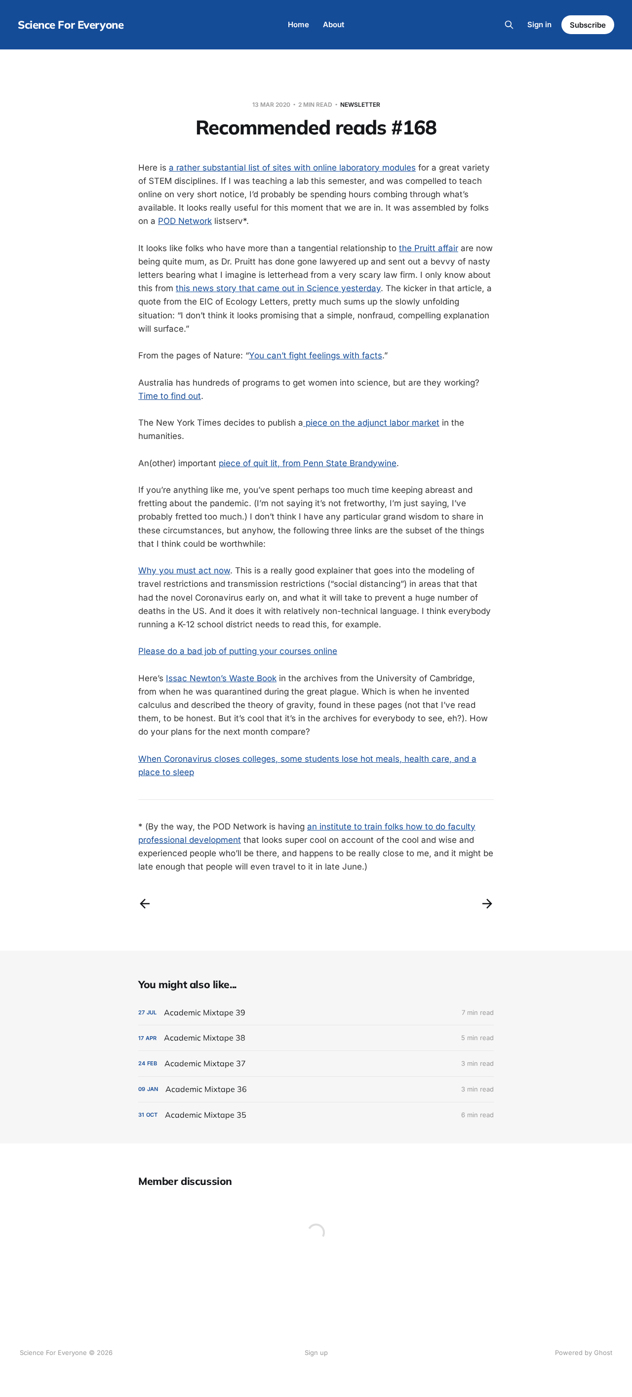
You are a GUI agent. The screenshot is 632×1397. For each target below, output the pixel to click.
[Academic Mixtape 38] (316, 1037)
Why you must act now (184, 570)
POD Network (185, 221)
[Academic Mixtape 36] (316, 1089)
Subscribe (588, 25)
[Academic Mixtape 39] (316, 1012)
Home (298, 24)
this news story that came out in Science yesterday (278, 288)
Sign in (539, 24)
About (333, 24)
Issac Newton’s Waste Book (221, 678)
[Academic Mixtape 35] (316, 1115)
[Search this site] (509, 24)
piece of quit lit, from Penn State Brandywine (307, 463)
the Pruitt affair (428, 248)
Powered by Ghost (583, 1352)
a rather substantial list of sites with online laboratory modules (292, 168)
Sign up (316, 1352)
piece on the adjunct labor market (371, 423)
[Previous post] (144, 903)
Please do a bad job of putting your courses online (237, 651)
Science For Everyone (70, 24)
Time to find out (169, 396)
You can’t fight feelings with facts (315, 355)
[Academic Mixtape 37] (316, 1063)
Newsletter (360, 104)
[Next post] (487, 903)
